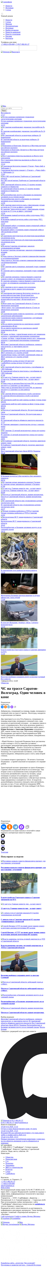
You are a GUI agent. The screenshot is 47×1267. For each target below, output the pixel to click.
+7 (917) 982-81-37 (22, 44)
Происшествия (11, 1159)
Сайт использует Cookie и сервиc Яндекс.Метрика (20, 1216)
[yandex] (10, 1224)
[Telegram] (5, 52)
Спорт (7, 1171)
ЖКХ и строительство (14, 1167)
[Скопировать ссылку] (15, 707)
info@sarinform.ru (21, 1123)
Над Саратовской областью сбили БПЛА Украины (23, 1024)
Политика (9, 1163)
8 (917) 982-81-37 (16, 1120)
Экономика (9, 1165)
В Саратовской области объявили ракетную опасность (20, 1022)
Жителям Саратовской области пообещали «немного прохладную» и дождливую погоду (21, 1020)
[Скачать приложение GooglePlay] (28, 50)
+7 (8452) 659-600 (8, 44)
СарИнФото (10, 1174)
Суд (6, 1161)
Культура (8, 1169)
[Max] (3, 106)
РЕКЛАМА (5, 1188)
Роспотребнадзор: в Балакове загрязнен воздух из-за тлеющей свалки (21, 1026)
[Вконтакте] (15, 52)
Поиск (4, 110)
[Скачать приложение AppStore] (10, 50)
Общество (5, 683)
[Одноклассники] (23, 104)
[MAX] (11, 707)
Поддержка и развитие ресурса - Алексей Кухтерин (21, 1265)
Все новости (6, 113)
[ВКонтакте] (2, 707)
